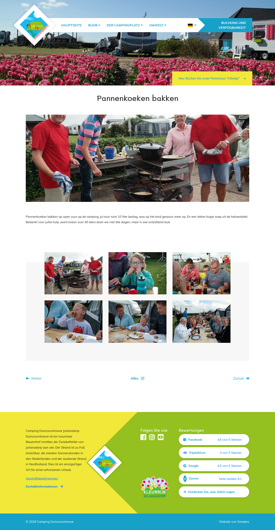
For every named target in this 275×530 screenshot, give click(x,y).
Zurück (238, 378)
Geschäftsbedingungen (42, 478)
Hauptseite (71, 25)
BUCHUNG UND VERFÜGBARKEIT (232, 25)
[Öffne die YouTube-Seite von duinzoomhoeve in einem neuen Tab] (160, 437)
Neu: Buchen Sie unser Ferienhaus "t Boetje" (209, 78)
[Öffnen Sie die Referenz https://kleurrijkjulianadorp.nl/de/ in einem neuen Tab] (155, 487)
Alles (135, 378)
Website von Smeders (234, 522)
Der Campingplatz (123, 25)
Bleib (92, 25)
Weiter (36, 378)
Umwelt (156, 25)
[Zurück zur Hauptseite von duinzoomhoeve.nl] (34, 25)
